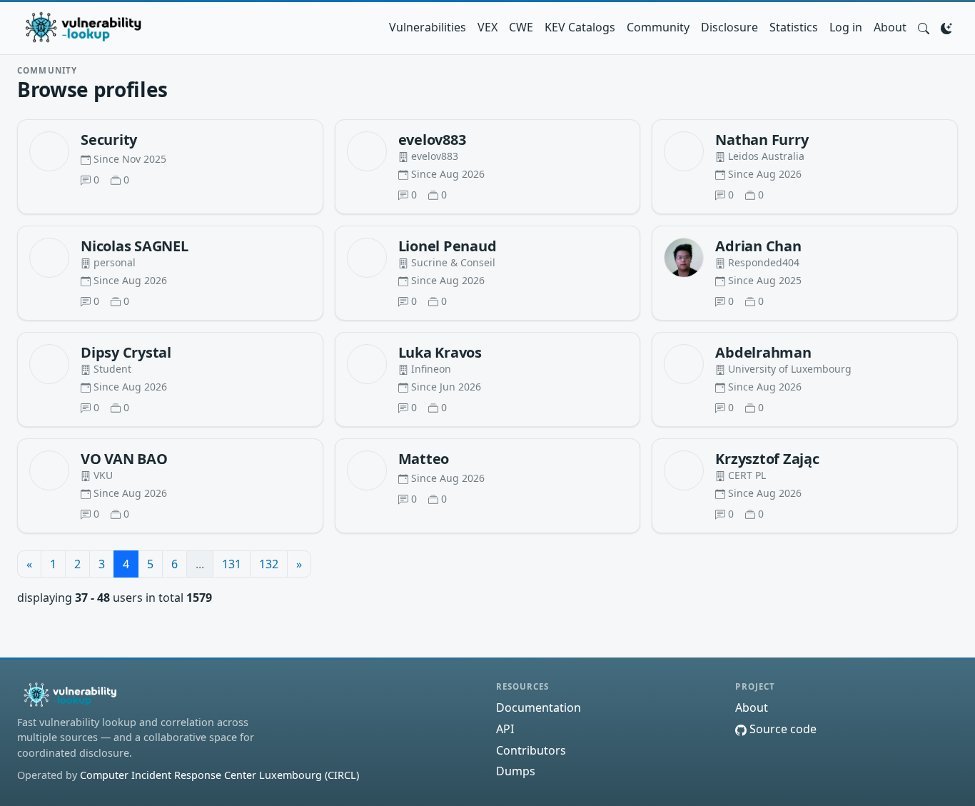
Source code (782, 729)
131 (231, 564)
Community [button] (658, 27)
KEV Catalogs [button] (580, 27)
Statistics (793, 27)
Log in (845, 27)
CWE (521, 27)
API (505, 729)
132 (268, 564)
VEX (487, 27)
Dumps (515, 771)
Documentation (538, 707)
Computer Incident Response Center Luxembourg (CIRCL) (219, 775)
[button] (923, 27)
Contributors (531, 750)
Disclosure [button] (729, 27)
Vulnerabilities (427, 27)
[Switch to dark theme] (946, 27)
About (890, 27)
